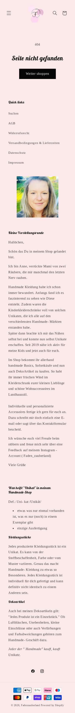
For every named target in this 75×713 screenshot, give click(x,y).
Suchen (13, 113)
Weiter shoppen (37, 73)
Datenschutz (17, 152)
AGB (11, 123)
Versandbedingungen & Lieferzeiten (34, 143)
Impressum (16, 162)
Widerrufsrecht (18, 133)
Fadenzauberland (31, 705)
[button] (9, 13)
